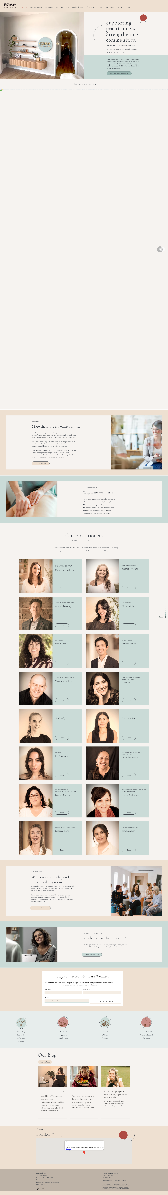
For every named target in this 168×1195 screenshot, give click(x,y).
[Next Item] (162, 249)
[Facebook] (43, 1188)
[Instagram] (37, 1188)
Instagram (90, 84)
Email (47, 997)
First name (48, 989)
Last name (86, 989)
